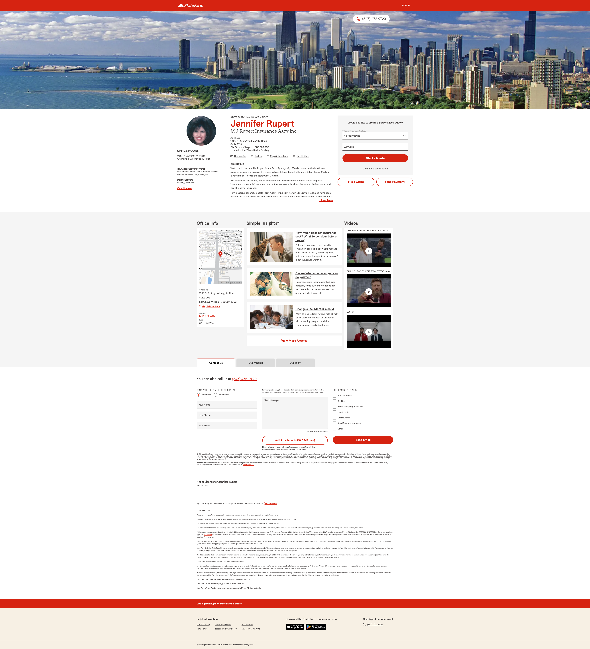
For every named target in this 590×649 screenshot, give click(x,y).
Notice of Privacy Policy (226, 629)
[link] (191, 5)
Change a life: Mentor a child (314, 309)
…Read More (326, 200)
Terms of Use (202, 629)
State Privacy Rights (251, 629)
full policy (208, 534)
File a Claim (356, 181)
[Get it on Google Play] (316, 627)
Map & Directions (211, 306)
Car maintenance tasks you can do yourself (316, 275)
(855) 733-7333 (248, 464)
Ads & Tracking (203, 625)
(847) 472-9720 (207, 316)
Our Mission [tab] (256, 362)
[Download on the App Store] (295, 627)
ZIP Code (349, 147)
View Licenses (184, 188)
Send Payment (395, 181)
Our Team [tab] (295, 362)
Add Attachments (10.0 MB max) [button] (295, 440)
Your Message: (271, 400)
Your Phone (224, 395)
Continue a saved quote (375, 168)
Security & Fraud (223, 625)
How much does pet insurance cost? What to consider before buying (315, 236)
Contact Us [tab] (216, 362)
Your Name (204, 405)
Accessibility (247, 625)
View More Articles (294, 340)
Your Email (206, 395)
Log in (406, 5)
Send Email (363, 439)
